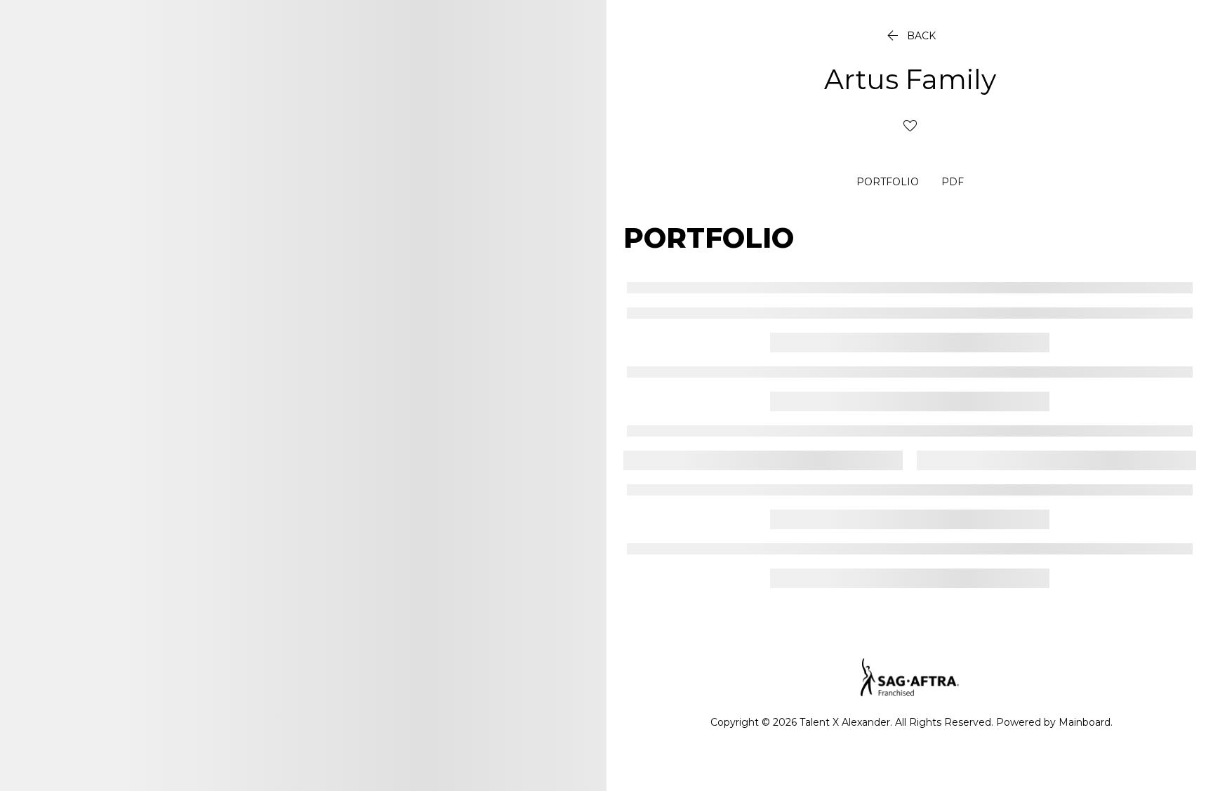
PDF (952, 182)
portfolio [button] (887, 182)
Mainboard (1085, 722)
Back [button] (910, 36)
